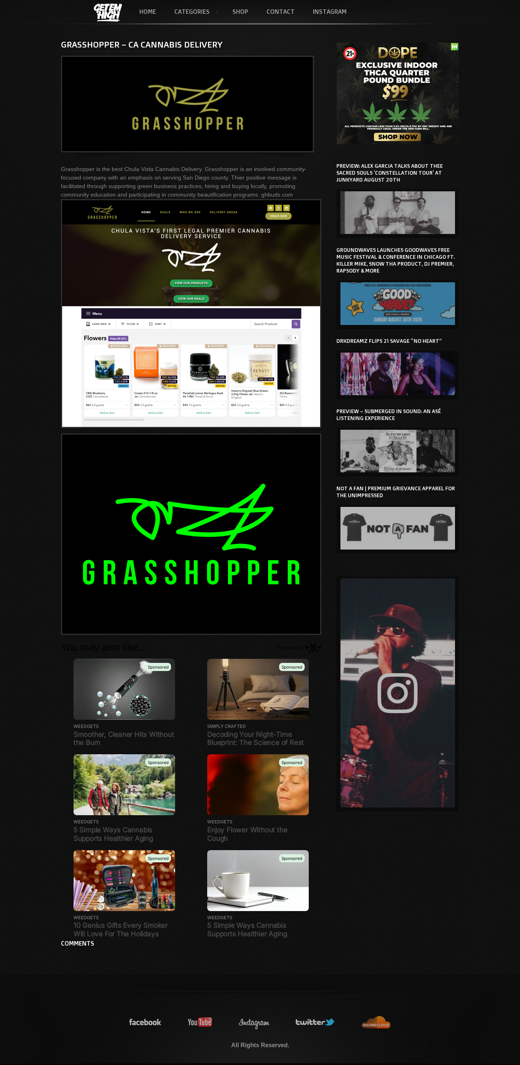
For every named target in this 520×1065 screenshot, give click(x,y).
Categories (187, 12)
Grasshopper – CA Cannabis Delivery (142, 44)
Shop (240, 11)
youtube (200, 1022)
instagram (254, 1022)
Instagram (330, 11)
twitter (316, 1022)
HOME (147, 11)
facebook (145, 1022)
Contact (280, 11)
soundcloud (376, 1022)
